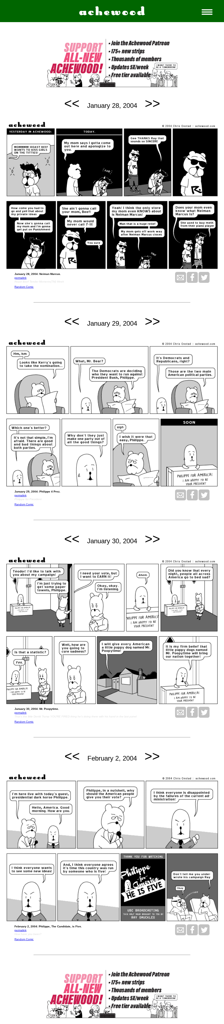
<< (71, 103)
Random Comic (24, 286)
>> (152, 103)
